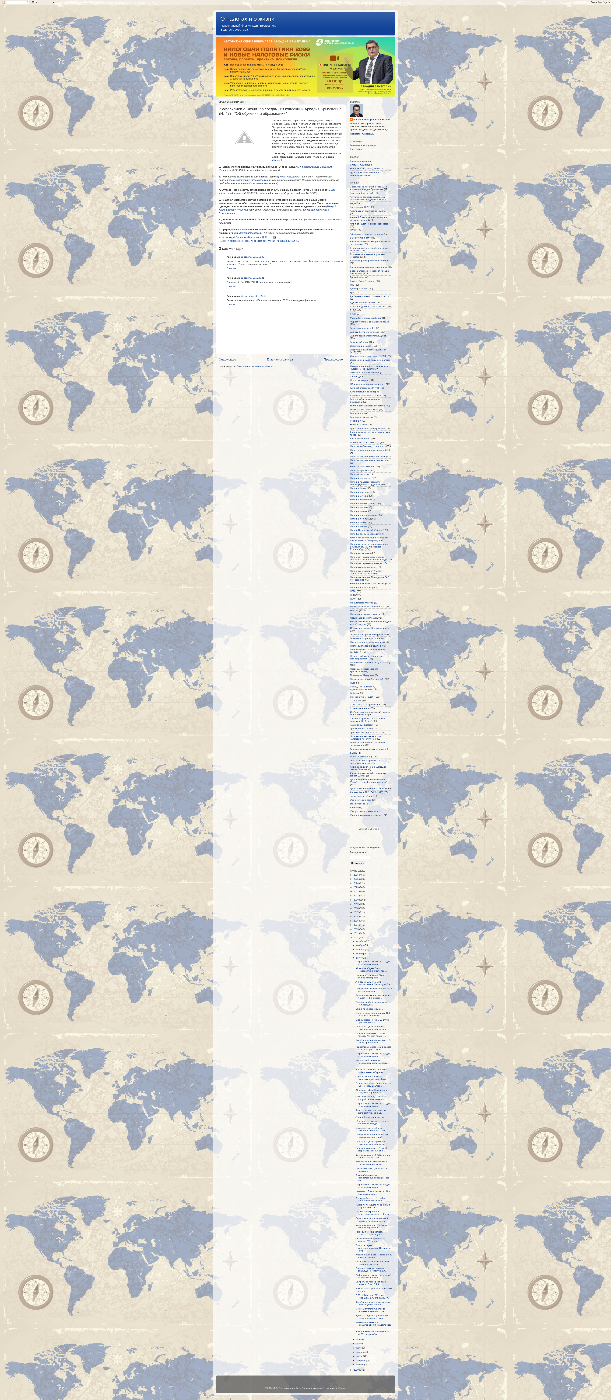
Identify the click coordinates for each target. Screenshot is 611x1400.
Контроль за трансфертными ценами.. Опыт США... (370, 1283)
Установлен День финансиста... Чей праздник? (372, 1003)
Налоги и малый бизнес (362, 503)
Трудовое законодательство (364, 732)
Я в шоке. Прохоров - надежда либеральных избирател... (371, 1070)
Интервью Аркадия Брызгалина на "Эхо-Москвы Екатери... (373, 1084)
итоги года (355, 376)
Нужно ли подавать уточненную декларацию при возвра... (372, 1316)
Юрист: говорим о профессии (365, 815)
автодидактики (320, 209)
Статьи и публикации (361, 165)
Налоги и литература (361, 500)
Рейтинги (354, 693)
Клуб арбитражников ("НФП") (365, 388)
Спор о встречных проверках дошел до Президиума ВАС (370, 1269)
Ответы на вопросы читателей (366, 638)
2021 (356, 895)
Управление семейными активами (368, 749)
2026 (356, 875)
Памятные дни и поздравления (366, 642)
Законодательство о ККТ (363, 328)
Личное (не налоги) (360, 438)
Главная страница (280, 359)
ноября (360, 945)
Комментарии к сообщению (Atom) (255, 366)
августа (360, 958)
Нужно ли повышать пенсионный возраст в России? (372, 1206)
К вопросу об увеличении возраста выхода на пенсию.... (373, 989)
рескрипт (286, 137)
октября (360, 949)
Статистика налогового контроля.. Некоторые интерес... (373, 1262)
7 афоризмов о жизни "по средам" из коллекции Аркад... (373, 962)
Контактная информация (363, 145)
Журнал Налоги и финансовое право (369, 322)
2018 (356, 908)
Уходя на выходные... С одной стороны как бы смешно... (371, 1149)
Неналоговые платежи (361, 603)
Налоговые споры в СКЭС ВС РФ (367, 583)
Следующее (227, 359)
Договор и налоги (359, 289)
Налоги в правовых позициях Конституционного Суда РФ (365, 483)
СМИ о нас (355, 701)
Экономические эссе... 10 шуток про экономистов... (372, 1021)
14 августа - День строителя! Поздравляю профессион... (370, 1142)
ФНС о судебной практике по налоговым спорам (365, 761)
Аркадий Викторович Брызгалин (371, 119)
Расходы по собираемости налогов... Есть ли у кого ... (370, 1233)
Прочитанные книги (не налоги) (366, 679)
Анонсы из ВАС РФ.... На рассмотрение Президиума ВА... (373, 983)
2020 (356, 900)
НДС (352, 595)
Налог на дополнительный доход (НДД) (370, 450)
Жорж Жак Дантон (290, 176)
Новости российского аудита (365, 614)
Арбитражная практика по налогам (368, 211)
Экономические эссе (361, 800)
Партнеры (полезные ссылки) (365, 646)
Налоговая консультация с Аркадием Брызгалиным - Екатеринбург (369, 539)
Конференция (357, 413)
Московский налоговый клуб (364, 442)
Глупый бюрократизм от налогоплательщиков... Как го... (373, 1212)
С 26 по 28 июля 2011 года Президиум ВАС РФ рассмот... (372, 1296)
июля (359, 1339)
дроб (352, 292)
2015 (356, 921)
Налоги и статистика (360, 478)
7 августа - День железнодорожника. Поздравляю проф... (373, 1248)
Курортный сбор (358, 424)
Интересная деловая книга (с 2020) (368, 356)
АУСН (353, 230)
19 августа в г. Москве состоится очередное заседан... (372, 1122)
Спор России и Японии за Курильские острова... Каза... (371, 1077)
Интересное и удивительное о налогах (370, 360)
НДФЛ (353, 599)
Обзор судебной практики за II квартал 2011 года (371, 1239)
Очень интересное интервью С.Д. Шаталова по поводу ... (372, 1014)
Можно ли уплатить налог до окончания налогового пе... (370, 1310)
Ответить (231, 268)
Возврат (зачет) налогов (362, 281)
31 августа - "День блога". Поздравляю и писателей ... (371, 969)
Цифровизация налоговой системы (368, 788)
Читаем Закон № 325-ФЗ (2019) (366, 792)
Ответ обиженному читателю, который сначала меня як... (370, 1097)
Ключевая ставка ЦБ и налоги (365, 395)
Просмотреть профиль (362, 134)
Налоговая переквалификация (366, 563)
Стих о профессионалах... (369, 1009)
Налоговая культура (360, 553)
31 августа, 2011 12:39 (252, 257)
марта (359, 1356)
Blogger (342, 1388)
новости (354, 610)
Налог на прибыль (359, 470)
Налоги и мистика (359, 507)
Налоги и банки (358, 488)
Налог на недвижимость (362, 466)
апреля (360, 1352)
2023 (356, 887)
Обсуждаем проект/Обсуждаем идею (369, 628)
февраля (361, 1360)
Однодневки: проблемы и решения (368, 634)
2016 (356, 916)
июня (359, 1343)
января (360, 1364)
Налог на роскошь (359, 474)
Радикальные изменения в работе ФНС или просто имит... (373, 1048)
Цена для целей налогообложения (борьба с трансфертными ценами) (368, 780)
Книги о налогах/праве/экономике (367, 406)
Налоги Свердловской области (366, 530)
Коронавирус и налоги (361, 417)
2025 (356, 879)
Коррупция (355, 421)
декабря (360, 941)
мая (358, 1348)
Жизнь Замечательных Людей (365, 318)
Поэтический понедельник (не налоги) (370, 662)
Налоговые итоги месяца (363, 567)
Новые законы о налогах (363, 618)
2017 (356, 912)
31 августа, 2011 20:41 (252, 278)
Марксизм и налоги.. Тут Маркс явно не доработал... (371, 1226)
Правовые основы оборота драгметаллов (364, 670)
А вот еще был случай (361, 193)
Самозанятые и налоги (362, 697)
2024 (356, 883)
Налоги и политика (360, 519)
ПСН (352, 683)
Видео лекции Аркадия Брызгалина (368, 267)
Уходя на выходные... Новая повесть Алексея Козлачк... (370, 1034)
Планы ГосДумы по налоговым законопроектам (366, 657)
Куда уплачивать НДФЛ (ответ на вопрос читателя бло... (372, 1156)
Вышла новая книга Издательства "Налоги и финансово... (373, 996)
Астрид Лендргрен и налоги (369, 1117)
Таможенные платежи (361, 725)
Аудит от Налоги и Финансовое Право (370, 224)
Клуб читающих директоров (364, 392)
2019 (356, 904)
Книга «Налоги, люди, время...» (366, 168)
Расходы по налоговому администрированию (362, 688)
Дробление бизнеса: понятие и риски (369, 296)
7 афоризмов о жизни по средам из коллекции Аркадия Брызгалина (263, 241)
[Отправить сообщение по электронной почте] (274, 237)
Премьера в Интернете (362, 675)
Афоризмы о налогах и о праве (366, 234)
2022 (356, 891)
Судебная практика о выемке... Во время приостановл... (373, 1041)
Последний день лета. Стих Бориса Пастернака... (369, 976)
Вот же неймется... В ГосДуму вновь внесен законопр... (370, 1199)
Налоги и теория (358, 526)
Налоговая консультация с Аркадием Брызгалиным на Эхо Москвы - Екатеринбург (369, 546)
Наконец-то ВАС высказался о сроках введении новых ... (371, 1163)
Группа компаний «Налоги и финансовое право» (364, 173)
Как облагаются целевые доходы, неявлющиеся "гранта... (372, 1303)
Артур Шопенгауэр (250, 233)
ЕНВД (353, 310)
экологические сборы (361, 796)
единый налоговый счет (362, 302)
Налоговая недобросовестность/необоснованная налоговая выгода (368, 558)
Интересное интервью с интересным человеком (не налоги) (369, 367)
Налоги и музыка (359, 511)
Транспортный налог (361, 729)
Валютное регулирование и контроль (369, 261)
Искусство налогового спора (364, 372)
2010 (356, 1370)
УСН (352, 753)
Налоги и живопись (360, 492)
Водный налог (357, 277)
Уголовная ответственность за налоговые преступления (365, 737)
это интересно (357, 804)
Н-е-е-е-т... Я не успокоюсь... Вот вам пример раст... (372, 1192)
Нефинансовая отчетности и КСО (367, 606)
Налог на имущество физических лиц (369, 460)
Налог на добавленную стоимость (368, 446)
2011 (356, 937)
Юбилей (354, 807)
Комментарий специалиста (364, 409)
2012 (356, 933)
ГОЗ (352, 285)
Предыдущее (333, 359)
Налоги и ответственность (363, 515)
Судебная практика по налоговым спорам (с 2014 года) (368, 719)
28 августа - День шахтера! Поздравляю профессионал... (372, 1027)
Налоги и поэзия (358, 522)
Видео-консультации (360, 161)
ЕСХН (353, 314)
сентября (361, 954)
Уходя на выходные (360, 756)
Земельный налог (359, 342)
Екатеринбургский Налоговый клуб (368, 306)
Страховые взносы (359, 708)
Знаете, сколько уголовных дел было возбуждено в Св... (371, 1111)
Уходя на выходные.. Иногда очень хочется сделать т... (373, 1256)
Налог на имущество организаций (368, 456)
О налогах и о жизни (247, 18)
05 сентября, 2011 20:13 (253, 296)
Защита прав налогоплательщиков (368, 336)
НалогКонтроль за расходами (365, 534)
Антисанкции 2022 (359, 207)
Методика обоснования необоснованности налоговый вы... (372, 1063)
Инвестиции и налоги (361, 346)
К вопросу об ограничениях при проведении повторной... (372, 1135)
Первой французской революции (252, 180)
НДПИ (353, 591)
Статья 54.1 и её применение (365, 704)
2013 (356, 929)
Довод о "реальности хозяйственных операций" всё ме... (372, 1178)
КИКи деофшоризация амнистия (367, 384)
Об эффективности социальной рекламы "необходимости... (372, 1219)
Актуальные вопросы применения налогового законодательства (368, 198)
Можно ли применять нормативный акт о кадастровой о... (373, 1325)
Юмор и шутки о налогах (363, 811)
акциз (353, 203)
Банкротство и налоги (361, 238)
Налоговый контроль (361, 587)
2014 (356, 925)
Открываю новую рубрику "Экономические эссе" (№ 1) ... (372, 1129)
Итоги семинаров (359, 380)
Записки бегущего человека (364, 332)
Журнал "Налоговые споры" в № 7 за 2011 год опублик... (373, 1333)
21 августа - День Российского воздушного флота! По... (371, 1091)
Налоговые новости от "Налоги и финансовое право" (367, 572)
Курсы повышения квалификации (367, 428)
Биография (356, 149)
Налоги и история (359, 496)
